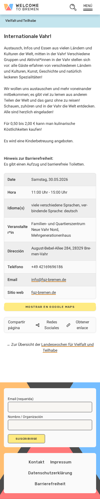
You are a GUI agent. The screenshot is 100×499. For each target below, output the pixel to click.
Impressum (60, 462)
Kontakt (36, 462)
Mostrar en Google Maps (50, 307)
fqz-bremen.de (43, 292)
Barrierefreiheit (50, 484)
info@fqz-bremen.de (48, 279)
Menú (87, 6)
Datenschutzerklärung (50, 473)
